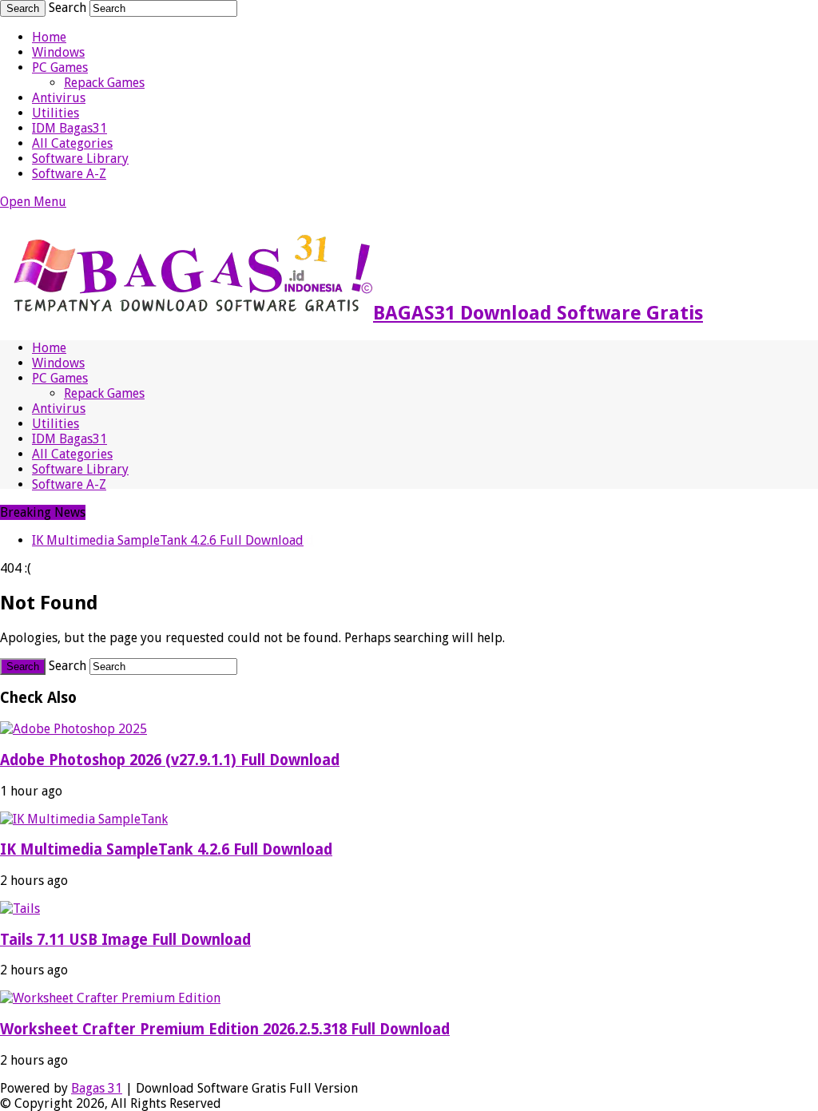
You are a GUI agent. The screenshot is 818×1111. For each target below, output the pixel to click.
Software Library (80, 158)
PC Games (60, 67)
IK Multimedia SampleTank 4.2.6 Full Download (168, 540)
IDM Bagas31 (69, 128)
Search (67, 7)
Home (49, 37)
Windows (58, 52)
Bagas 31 (96, 1088)
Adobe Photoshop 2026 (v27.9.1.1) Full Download (170, 760)
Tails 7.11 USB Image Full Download (125, 939)
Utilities (55, 113)
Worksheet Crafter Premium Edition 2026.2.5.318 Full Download (225, 1029)
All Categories (72, 143)
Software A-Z (69, 173)
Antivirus (58, 97)
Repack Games (104, 82)
